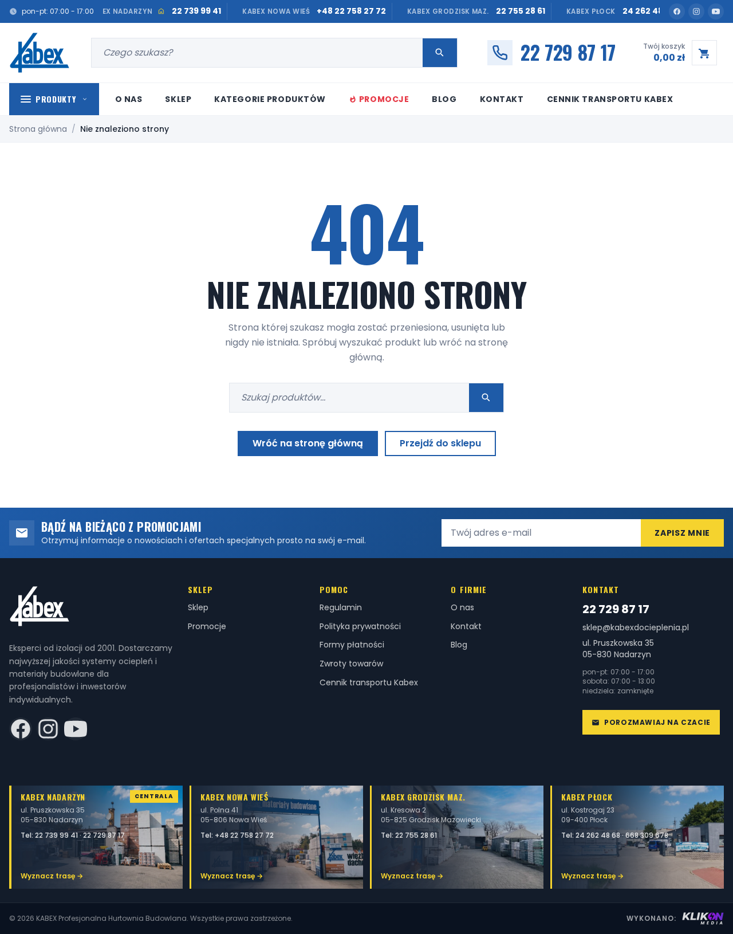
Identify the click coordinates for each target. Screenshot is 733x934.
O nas (129, 99)
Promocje (384, 99)
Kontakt (502, 99)
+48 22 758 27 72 (244, 835)
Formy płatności (352, 644)
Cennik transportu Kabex (610, 99)
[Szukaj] (440, 52)
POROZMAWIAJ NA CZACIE (657, 722)
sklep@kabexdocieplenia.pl (635, 627)
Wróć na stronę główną (308, 443)
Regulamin (341, 607)
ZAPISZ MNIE (682, 533)
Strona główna (38, 129)
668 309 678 (646, 835)
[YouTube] (716, 11)
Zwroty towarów (351, 663)
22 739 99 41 (57, 835)
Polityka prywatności (360, 626)
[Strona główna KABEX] (39, 52)
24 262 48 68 (599, 835)
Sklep (178, 99)
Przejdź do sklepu (440, 443)
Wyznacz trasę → (52, 876)
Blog (444, 99)
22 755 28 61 (416, 835)
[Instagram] (696, 11)
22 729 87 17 (615, 609)
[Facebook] (677, 11)
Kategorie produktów (270, 99)
